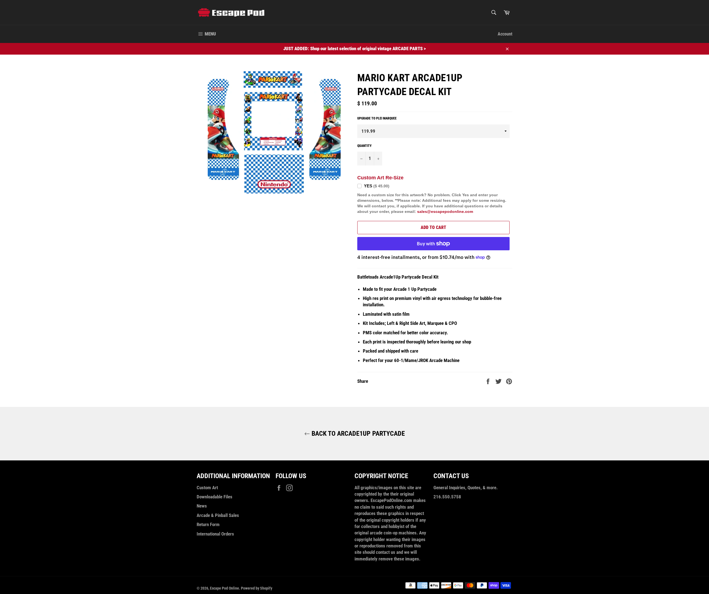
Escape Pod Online (224, 588)
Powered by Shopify (256, 588)
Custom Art (207, 487)
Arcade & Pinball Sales (218, 515)
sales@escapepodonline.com (445, 211)
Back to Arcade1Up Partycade (357, 433)
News (202, 506)
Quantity (364, 146)
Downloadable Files (214, 496)
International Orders (215, 534)
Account (505, 34)
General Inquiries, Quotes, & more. (465, 487)
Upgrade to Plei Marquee (377, 118)
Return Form (208, 524)
